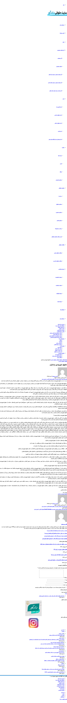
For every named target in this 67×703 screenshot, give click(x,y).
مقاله (61, 172)
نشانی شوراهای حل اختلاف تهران (55, 336)
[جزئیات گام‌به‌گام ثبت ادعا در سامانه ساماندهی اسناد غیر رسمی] (57, 642)
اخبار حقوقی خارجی (58, 115)
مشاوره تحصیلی (59, 180)
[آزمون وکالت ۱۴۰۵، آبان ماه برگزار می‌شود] (61, 634)
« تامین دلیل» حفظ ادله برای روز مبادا (59, 555)
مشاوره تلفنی (59, 220)
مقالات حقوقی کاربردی (57, 261)
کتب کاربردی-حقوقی (58, 352)
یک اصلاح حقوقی (61, 327)
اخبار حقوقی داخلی (58, 123)
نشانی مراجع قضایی (60, 331)
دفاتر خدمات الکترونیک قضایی (56, 337)
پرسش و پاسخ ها (58, 228)
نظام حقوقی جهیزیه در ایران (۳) (60, 549)
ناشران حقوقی (61, 329)
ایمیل (65, 582)
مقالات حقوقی (61, 245)
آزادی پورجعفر (55, 376)
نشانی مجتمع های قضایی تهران (56, 333)
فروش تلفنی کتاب (58, 349)
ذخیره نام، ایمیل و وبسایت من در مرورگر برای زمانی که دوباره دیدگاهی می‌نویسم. (50, 587)
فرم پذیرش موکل (61, 665)
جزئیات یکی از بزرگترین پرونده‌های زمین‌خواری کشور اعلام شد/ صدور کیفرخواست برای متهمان (46, 639)
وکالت (61, 340)
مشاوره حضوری (59, 212)
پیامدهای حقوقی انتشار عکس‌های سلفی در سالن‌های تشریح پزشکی (51, 596)
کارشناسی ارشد (59, 343)
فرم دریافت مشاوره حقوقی (57, 237)
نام (66, 580)
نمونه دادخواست (58, 277)
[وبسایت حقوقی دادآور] (57, 15)
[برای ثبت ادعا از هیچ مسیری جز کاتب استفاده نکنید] (61, 651)
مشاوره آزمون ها (58, 354)
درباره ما (60, 196)
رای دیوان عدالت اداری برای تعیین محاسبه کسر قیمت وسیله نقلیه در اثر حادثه (49, 648)
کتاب (61, 164)
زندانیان (59, 494)
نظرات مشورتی (59, 66)
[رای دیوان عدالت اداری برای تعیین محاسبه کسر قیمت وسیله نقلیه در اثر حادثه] (59, 646)
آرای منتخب (60, 58)
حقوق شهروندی (64, 494)
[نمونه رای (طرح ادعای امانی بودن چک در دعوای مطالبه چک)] (63, 668)
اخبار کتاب (60, 131)
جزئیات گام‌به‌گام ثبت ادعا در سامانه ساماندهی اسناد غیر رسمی (52, 644)
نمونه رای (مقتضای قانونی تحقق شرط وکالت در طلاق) (54, 660)
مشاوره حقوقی (61, 188)
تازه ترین (62, 630)
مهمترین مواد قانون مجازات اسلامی (57, 656)
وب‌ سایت (65, 585)
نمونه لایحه (59, 301)
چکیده (63, 147)
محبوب (63, 631)
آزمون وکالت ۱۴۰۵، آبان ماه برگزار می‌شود (56, 635)
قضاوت (60, 341)
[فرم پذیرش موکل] (62, 663)
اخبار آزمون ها (59, 107)
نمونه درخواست (59, 285)
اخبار (63, 99)
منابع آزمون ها (61, 339)
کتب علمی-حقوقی (58, 350)
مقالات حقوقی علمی (58, 253)
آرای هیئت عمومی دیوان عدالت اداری (55, 82)
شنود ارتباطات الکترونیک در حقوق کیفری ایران (57, 560)
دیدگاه (65, 577)
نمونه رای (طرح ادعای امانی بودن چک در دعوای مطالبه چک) (53, 669)
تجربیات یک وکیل (61, 324)
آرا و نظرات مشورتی (60, 50)
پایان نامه (60, 155)
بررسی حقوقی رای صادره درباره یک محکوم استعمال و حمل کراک (53, 544)
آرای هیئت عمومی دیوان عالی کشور (55, 74)
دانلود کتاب (59, 347)
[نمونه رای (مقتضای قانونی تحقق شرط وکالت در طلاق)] (60, 659)
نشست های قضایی (60, 330)
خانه (63, 42)
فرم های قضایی (61, 269)
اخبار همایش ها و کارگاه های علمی (55, 139)
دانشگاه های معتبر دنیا (60, 326)
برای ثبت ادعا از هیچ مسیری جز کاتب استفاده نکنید (54, 652)
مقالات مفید (59, 357)
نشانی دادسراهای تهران (57, 334)
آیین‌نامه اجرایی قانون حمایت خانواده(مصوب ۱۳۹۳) (54, 672)
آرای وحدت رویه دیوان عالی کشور (55, 91)
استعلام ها (62, 309)
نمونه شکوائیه (59, 293)
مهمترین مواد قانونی (58, 344)
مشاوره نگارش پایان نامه (57, 356)
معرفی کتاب (62, 346)
